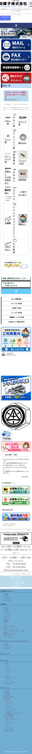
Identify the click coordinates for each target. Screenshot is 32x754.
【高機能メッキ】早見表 (16, 317)
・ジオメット (7, 724)
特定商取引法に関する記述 (16, 577)
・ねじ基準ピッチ (7, 676)
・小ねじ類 (5, 608)
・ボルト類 (5, 610)
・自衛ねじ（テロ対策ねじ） (10, 626)
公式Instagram (7, 600)
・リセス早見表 (6, 684)
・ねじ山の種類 (6, 698)
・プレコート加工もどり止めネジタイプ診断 (13, 631)
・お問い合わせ (6, 597)
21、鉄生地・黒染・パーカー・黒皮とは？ (14, 465)
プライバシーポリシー (16, 580)
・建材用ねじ (6, 620)
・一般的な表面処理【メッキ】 (10, 714)
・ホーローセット (9, 671)
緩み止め (22, 143)
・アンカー (5, 624)
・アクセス (5, 596)
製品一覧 (6, 607)
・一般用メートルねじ (10, 677)
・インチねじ (8, 679)
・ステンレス (8, 703)
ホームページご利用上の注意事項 (16, 582)
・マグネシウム (8, 706)
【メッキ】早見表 (16, 312)
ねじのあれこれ (5, 687)
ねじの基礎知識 (16, 299)
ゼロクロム (8, 731)
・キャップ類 (6, 612)
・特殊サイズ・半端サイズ (9, 682)
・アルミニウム (8, 701)
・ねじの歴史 (6, 690)
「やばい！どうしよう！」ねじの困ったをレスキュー (14, 640)
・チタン (7, 705)
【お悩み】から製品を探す (16, 322)
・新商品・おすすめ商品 (8, 634)
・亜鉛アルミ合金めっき (11, 719)
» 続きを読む (25, 476)
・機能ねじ (5, 627)
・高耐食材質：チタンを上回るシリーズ (14, 712)
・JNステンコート (9, 717)
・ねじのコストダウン (8, 647)
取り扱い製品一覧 (16, 585)
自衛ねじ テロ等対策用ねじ (8, 177)
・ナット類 (5, 613)
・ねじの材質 (6, 700)
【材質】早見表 (16, 308)
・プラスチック (8, 708)
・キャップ (7, 668)
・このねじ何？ (6, 648)
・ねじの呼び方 (6, 692)
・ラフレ (7, 725)
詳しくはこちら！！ (12, 99)
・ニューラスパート (9, 722)
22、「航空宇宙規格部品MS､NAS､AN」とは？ (15, 463)
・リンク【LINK (6, 599)
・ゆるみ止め (6, 616)
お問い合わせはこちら (5, 18)
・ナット (7, 670)
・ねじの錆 (5, 644)
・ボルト (7, 666)
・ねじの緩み (6, 645)
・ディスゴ (7, 720)
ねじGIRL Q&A (11, 455)
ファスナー (14, 230)
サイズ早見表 (5, 660)
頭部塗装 (22, 180)
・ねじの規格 (6, 694)
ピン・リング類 (8, 159)
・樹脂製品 (5, 621)
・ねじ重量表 (6, 663)
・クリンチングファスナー (9, 637)
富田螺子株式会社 (16, 0)
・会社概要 (5, 594)
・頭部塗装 (5, 632)
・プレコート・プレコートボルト (11, 629)
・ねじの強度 (6, 695)
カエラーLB (8, 728)
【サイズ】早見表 (16, 303)
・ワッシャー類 (6, 615)
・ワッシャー (8, 673)
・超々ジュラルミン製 (10, 709)
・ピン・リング (6, 618)
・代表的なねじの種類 (8, 697)
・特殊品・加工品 (7, 635)
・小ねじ (7, 665)
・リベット (5, 623)
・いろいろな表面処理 (8, 716)
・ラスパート (8, 727)
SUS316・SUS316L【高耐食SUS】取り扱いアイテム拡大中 (15, 94)
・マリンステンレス (9, 711)
